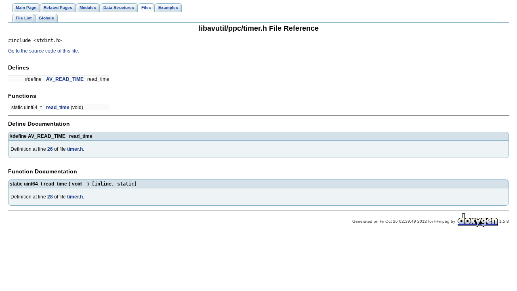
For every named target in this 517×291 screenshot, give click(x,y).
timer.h (75, 149)
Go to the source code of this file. (43, 51)
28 (50, 197)
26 (50, 149)
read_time (57, 107)
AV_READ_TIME (65, 79)
